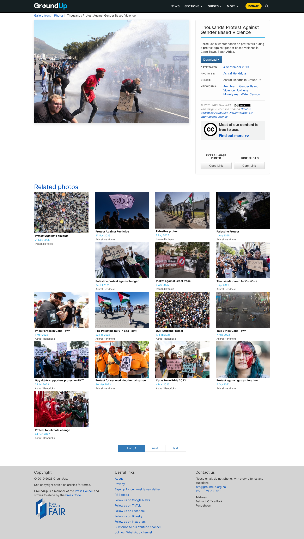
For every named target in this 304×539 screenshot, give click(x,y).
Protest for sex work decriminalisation (121, 380)
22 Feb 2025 (103, 334)
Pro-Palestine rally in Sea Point (116, 330)
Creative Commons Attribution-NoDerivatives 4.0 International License (226, 112)
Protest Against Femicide (51, 235)
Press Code (73, 495)
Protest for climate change (52, 430)
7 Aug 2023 (223, 334)
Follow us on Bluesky (128, 516)
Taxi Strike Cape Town (231, 330)
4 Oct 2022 (223, 384)
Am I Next (230, 86)
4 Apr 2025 (162, 285)
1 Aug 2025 (162, 235)
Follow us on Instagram (130, 521)
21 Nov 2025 (42, 239)
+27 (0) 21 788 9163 (209, 491)
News (175, 6)
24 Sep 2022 (42, 434)
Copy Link (216, 165)
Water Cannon (250, 94)
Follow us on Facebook (130, 511)
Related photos (56, 186)
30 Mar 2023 (103, 384)
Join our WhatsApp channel (133, 532)
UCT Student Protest (169, 330)
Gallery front (42, 15)
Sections (193, 6)
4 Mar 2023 (163, 384)
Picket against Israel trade (173, 281)
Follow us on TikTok (128, 505)
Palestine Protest (228, 231)
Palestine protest (167, 231)
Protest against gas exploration (237, 380)
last (175, 448)
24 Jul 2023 (42, 384)
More (233, 6)
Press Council (84, 491)
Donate (253, 6)
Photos (58, 15)
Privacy (120, 484)
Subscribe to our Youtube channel (137, 527)
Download (210, 59)
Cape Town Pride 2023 (171, 380)
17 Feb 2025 (163, 334)
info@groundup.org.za (210, 487)
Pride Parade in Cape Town (52, 330)
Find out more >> (234, 135)
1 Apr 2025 (223, 285)
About (119, 478)
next (155, 448)
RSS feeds (122, 494)
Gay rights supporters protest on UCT (59, 380)
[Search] (267, 6)
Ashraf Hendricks (235, 73)
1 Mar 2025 (41, 334)
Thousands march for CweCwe (237, 281)
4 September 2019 (236, 67)
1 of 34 (131, 448)
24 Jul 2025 (102, 285)
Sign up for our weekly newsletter (137, 489)
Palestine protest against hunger (117, 281)
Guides (215, 6)
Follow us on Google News (132, 500)
